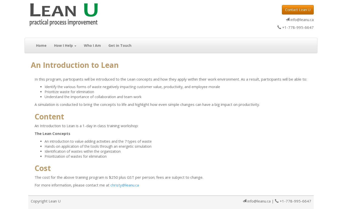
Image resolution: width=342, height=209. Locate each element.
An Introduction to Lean (75, 65)
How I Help (64, 45)
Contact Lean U (297, 9)
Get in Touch (119, 45)
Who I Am (92, 45)
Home (41, 45)
